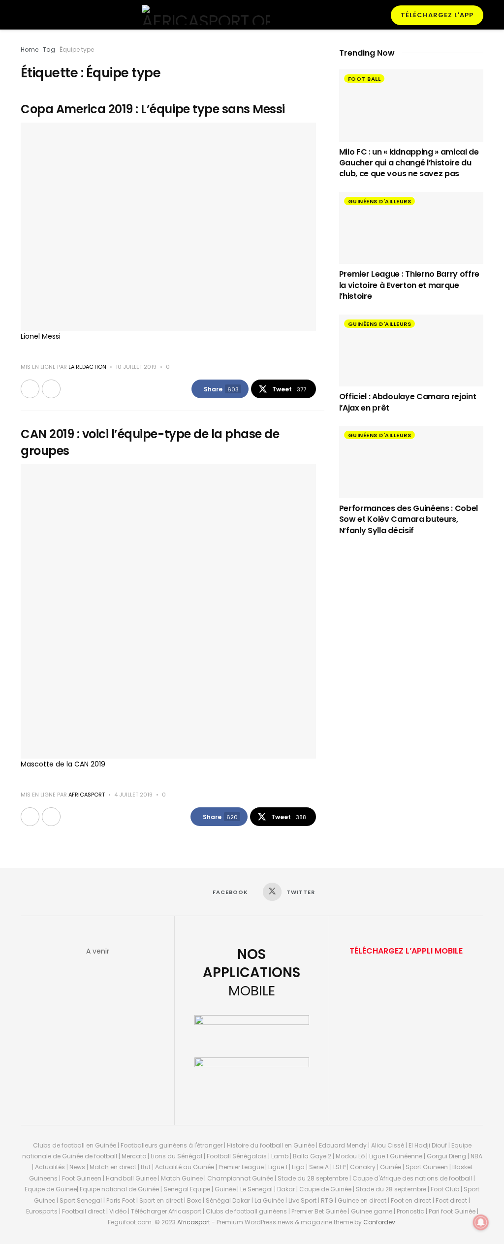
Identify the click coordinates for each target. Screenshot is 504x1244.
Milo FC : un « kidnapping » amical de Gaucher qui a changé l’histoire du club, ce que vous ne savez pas (409, 163)
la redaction (87, 367)
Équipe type (77, 49)
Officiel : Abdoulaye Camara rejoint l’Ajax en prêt (407, 402)
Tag (49, 49)
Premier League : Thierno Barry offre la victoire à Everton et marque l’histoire (409, 285)
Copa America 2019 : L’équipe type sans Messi (153, 109)
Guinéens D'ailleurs (379, 201)
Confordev (379, 1222)
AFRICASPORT (86, 794)
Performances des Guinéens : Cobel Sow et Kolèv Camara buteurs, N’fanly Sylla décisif (408, 519)
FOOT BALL (364, 79)
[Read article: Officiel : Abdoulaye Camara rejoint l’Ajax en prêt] (411, 351)
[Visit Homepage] (206, 15)
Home (29, 49)
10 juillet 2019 (136, 367)
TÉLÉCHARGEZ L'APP (437, 15)
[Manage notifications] (481, 1222)
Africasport (193, 1222)
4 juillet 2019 (133, 794)
